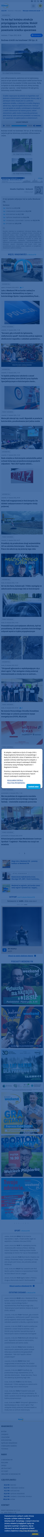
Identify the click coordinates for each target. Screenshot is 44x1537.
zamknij (35, 1534)
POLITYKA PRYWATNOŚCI (16, 783)
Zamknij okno (33, 787)
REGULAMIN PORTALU (15, 780)
